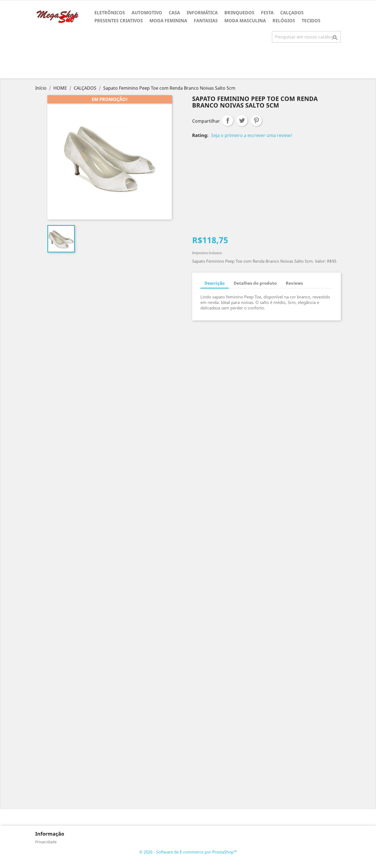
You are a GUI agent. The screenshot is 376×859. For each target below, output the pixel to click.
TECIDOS (311, 21)
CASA (174, 13)
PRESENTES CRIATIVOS (118, 21)
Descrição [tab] (215, 283)
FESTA (267, 13)
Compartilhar (227, 120)
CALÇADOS (292, 13)
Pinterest (256, 120)
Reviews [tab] (294, 283)
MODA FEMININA (168, 21)
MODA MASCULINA (245, 21)
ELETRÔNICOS (109, 13)
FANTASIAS (206, 21)
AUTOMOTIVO (147, 13)
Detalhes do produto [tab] (255, 283)
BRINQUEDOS (239, 13)
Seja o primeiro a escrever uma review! (251, 135)
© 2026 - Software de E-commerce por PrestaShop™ (188, 852)
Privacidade (46, 841)
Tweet (241, 120)
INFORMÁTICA (202, 13)
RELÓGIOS (284, 21)
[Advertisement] (188, 62)
